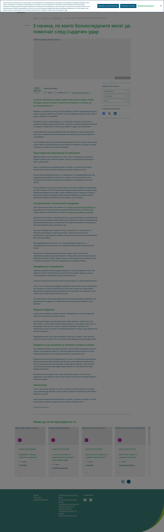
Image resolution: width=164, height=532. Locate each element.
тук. (66, 10)
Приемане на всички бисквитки (108, 6)
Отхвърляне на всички (128, 6)
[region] (82, 6)
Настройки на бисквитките (146, 6)
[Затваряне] (161, 6)
